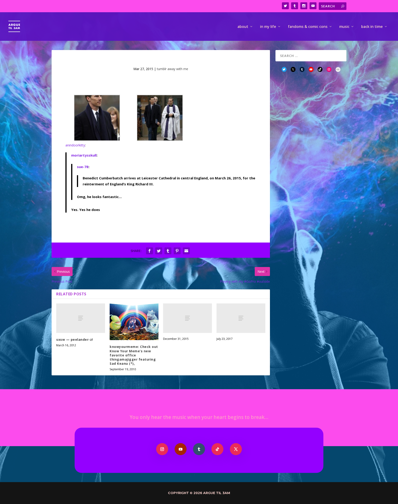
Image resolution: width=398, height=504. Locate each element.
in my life (268, 27)
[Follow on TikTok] (217, 449)
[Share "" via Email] (186, 250)
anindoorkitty (75, 145)
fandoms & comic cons (308, 27)
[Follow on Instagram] (162, 449)
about (242, 27)
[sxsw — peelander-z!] (80, 318)
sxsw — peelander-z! (74, 339)
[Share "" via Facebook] (149, 250)
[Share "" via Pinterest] (177, 250)
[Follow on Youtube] (181, 449)
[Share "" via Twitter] (158, 250)
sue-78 (82, 166)
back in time (372, 27)
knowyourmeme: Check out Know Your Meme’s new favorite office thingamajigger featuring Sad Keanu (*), (134, 355)
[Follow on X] (236, 449)
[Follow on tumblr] (199, 449)
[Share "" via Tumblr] (168, 250)
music (344, 27)
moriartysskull (84, 155)
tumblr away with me (172, 69)
